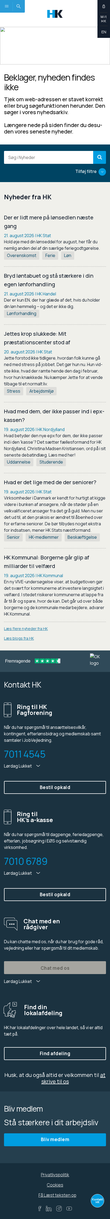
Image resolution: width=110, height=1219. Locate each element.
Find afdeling (55, 1053)
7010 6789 (25, 861)
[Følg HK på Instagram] (59, 1208)
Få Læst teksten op (57, 1195)
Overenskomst (21, 255)
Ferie (50, 255)
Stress (13, 391)
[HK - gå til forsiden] (55, 13)
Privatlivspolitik (55, 1175)
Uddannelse (18, 462)
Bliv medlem (55, 1139)
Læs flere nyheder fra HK (26, 628)
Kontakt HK (97, 1201)
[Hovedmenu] (6, 6)
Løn (67, 255)
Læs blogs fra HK (19, 638)
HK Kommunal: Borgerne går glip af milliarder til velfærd (46, 562)
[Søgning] (18, 6)
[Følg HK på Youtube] (69, 1208)
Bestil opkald (55, 787)
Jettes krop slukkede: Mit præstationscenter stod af (37, 338)
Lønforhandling (21, 313)
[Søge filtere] (102, 172)
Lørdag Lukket (18, 766)
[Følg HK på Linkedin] (49, 1208)
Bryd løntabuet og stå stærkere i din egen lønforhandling (48, 280)
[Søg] (99, 157)
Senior (13, 537)
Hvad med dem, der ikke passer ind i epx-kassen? (54, 416)
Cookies (55, 1185)
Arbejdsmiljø (41, 391)
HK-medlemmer (44, 537)
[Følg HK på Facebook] (39, 1208)
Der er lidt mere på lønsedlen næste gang (48, 222)
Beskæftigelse (82, 537)
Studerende (51, 462)
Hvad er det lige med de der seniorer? (50, 482)
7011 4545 (24, 754)
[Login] (103, 6)
